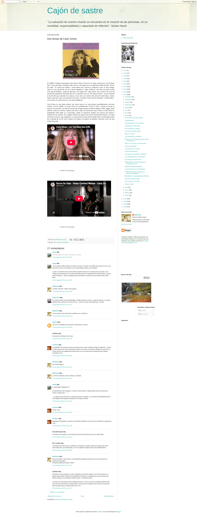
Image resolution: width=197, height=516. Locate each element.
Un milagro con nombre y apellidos (135, 154)
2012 (125, 94)
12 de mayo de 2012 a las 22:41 (62, 367)
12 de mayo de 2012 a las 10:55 (62, 291)
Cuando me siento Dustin (132, 131)
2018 (125, 78)
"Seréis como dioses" (131, 151)
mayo (127, 115)
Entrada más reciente (54, 496)
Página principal (128, 38)
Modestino (55, 286)
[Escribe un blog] (76, 239)
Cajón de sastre (75, 10)
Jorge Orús (56, 297)
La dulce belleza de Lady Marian (135, 169)
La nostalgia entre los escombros (135, 157)
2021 (125, 70)
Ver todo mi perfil (126, 224)
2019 (125, 76)
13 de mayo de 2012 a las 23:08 (62, 450)
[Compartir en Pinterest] (83, 239)
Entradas (143, 310)
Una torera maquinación (132, 179)
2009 (125, 204)
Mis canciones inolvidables (61, 242)
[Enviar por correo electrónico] (74, 239)
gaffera (100, 511)
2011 (125, 199)
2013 (125, 92)
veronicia (55, 345)
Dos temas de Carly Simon (133, 159)
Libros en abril (129, 184)
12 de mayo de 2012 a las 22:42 (62, 378)
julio (126, 110)
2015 (125, 86)
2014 (125, 89)
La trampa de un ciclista (132, 149)
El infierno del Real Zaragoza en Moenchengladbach (135, 172)
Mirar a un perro (130, 134)
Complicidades (129, 120)
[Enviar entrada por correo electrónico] (70, 239)
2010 (125, 201)
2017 (125, 81)
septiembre (128, 105)
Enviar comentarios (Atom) (64, 499)
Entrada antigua (109, 496)
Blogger (118, 511)
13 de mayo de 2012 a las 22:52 (62, 437)
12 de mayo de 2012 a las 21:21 (62, 338)
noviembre (128, 99)
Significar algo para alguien (133, 166)
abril (126, 187)
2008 (125, 207)
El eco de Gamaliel (130, 146)
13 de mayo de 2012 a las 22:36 (62, 426)
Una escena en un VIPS (132, 181)
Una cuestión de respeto (132, 128)
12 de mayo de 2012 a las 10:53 (62, 257)
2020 (125, 73)
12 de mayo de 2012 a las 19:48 (62, 327)
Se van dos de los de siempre (134, 118)
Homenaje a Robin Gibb (132, 126)
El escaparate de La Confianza (134, 123)
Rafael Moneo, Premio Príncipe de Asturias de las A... (135, 163)
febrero (127, 193)
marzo (127, 190)
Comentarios (144, 314)
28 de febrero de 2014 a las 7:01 (62, 488)
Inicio (82, 496)
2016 (125, 84)
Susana (54, 322)
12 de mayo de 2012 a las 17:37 (62, 304)
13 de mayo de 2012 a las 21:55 (62, 401)
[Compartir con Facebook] (81, 239)
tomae (54, 252)
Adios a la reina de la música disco (135, 143)
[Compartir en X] (78, 239)
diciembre (128, 97)
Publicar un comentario (57, 492)
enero (127, 195)
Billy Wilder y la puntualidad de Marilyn (137, 176)
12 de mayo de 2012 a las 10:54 (62, 280)
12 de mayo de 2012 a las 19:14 (62, 316)
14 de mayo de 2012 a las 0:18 (61, 465)
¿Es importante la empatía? (133, 136)
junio (126, 113)
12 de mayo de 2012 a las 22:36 (62, 355)
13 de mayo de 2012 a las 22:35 (62, 412)
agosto (127, 107)
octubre (127, 102)
